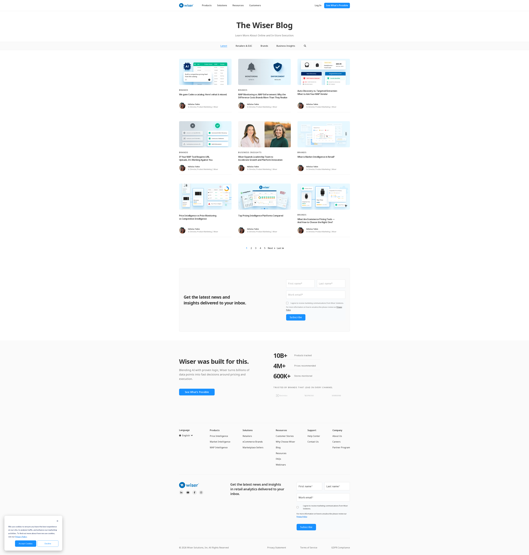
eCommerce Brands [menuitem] (253, 441)
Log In (318, 5)
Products (207, 5)
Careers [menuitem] (336, 441)
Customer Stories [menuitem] (285, 436)
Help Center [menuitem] (313, 436)
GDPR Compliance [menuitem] (340, 547)
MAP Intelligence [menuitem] (219, 447)
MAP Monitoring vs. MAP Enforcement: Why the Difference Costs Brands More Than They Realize (262, 96)
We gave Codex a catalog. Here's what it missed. (203, 94)
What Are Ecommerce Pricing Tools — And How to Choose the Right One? (316, 221)
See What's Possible (337, 5)
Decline (48, 543)
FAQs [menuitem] (278, 458)
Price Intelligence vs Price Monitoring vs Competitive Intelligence (197, 217)
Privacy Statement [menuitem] (276, 547)
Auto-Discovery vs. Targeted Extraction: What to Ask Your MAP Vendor (317, 92)
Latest (223, 45)
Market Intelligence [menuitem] (220, 441)
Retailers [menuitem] (247, 436)
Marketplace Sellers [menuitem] (253, 447)
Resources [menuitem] (281, 430)
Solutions (222, 5)
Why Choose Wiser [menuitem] (285, 441)
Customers (255, 5)
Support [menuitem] (311, 430)
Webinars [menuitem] (281, 464)
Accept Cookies (26, 543)
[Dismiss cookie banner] (57, 521)
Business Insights (285, 45)
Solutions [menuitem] (248, 430)
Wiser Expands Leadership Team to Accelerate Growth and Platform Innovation (260, 158)
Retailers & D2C (244, 45)
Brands (264, 45)
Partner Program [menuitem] (341, 447)
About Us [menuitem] (337, 436)
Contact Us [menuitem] (313, 441)
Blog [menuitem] (278, 447)
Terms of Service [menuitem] (308, 547)
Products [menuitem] (215, 430)
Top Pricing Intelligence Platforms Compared (260, 215)
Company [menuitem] (337, 430)
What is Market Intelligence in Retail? (316, 156)
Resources (238, 5)
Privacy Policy (21, 536)
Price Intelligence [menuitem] (219, 436)
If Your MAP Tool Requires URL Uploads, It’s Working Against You (195, 158)
